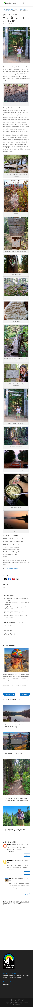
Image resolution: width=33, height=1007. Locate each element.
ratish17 (10, 860)
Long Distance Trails (21, 9)
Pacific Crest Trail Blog (11, 568)
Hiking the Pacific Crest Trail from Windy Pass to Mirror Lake (15, 830)
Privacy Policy (6, 984)
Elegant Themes (16, 1003)
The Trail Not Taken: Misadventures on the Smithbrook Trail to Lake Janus (16, 799)
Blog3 (8, 9)
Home (4, 9)
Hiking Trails (13, 9)
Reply (26, 855)
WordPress (16, 1004)
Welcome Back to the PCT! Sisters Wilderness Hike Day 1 (15, 726)
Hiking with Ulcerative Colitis (13, 753)
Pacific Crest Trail (7, 10)
